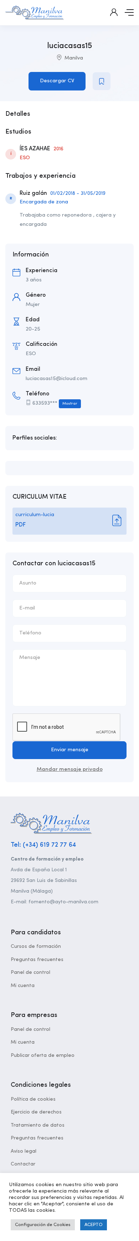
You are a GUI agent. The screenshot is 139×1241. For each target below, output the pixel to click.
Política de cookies (33, 1099)
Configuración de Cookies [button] (43, 1224)
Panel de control (30, 972)
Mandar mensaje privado (70, 769)
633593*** (54, 403)
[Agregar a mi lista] (101, 81)
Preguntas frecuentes (37, 959)
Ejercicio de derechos (36, 1112)
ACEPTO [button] (93, 1224)
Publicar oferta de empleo (42, 1055)
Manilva (74, 58)
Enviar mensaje (69, 750)
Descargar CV (57, 81)
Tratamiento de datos (38, 1125)
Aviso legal (23, 1151)
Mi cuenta (23, 985)
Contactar (23, 1164)
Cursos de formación (36, 946)
